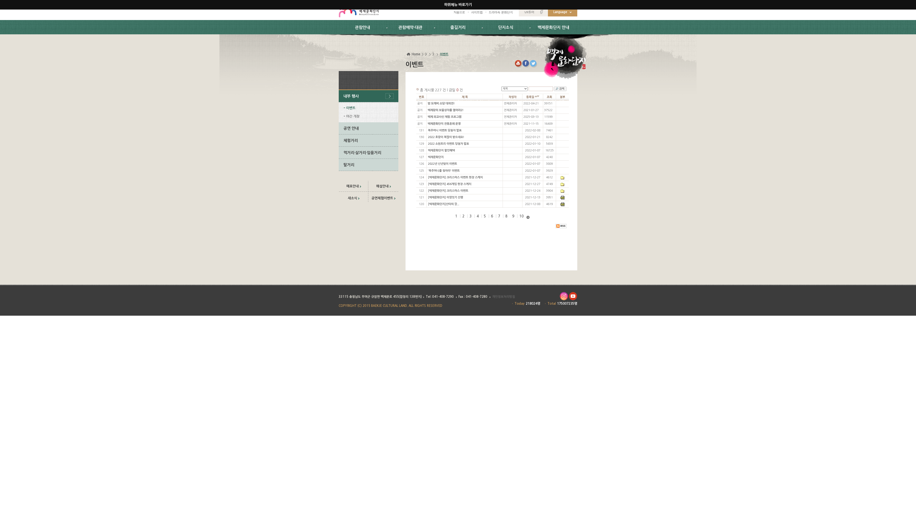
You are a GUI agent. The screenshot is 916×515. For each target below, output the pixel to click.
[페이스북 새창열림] (526, 64)
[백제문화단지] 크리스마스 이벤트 (448, 190)
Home (415, 54)
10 (521, 216)
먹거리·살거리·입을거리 (362, 152)
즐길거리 (458, 28)
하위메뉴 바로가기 (458, 4)
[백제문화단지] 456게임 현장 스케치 (449, 184)
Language (560, 12)
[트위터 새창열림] (534, 64)
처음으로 (459, 12)
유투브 (573, 296)
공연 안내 (351, 128)
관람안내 (362, 28)
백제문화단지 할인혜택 (441, 150)
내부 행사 (351, 96)
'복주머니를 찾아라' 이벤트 (444, 170)
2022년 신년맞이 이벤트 (442, 163)
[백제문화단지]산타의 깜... (443, 204)
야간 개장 (352, 116)
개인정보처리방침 (503, 296)
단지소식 (505, 28)
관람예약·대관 (410, 28)
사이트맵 (477, 12)
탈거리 (349, 165)
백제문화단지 (436, 157)
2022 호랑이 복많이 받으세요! (446, 137)
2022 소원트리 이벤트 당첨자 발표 (448, 143)
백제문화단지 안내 (553, 28)
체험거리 (351, 140)
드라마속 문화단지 (501, 12)
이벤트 (350, 108)
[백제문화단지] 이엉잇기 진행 (445, 197)
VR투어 (529, 12)
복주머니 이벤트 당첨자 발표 (445, 130)
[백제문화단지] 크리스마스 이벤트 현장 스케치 (455, 177)
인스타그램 (564, 296)
